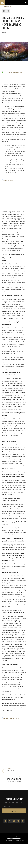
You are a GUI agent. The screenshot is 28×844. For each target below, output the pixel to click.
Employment (4, 837)
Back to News (7, 6)
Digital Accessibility (21, 837)
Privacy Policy (12, 837)
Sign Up (14, 811)
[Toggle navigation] (25, 2)
